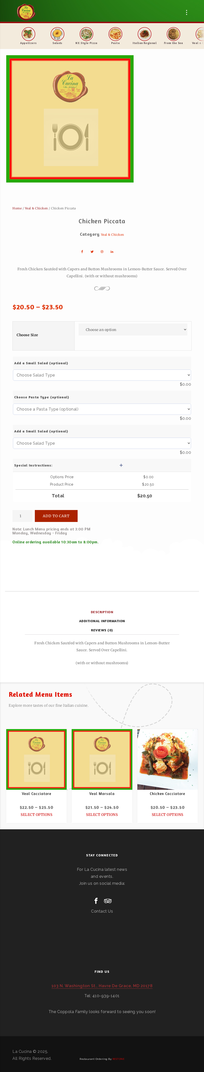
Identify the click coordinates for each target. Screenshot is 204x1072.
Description (102, 612)
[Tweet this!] (92, 252)
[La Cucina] (26, 12)
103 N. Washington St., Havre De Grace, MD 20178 (102, 985)
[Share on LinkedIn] (112, 252)
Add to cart (56, 516)
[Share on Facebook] (82, 252)
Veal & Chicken (36, 208)
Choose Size (27, 335)
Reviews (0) (102, 630)
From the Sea (173, 43)
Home (17, 208)
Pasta (115, 43)
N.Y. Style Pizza (86, 43)
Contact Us (102, 911)
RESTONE (118, 1059)
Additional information (102, 621)
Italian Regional (144, 43)
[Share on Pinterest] (102, 252)
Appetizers (28, 43)
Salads (57, 43)
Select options (36, 814)
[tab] (102, 611)
